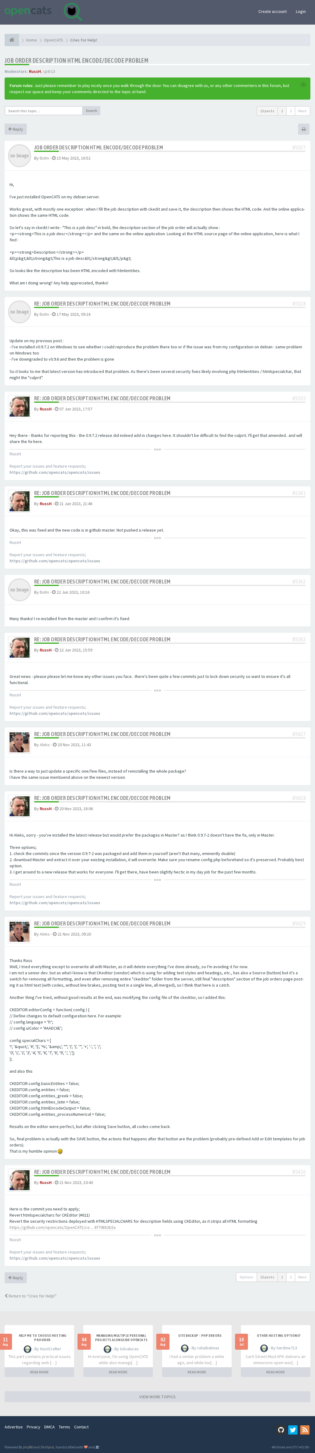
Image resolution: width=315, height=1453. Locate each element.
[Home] (12, 40)
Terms (64, 1427)
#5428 (299, 798)
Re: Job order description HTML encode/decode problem (102, 303)
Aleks (45, 744)
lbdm (44, 158)
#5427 (299, 734)
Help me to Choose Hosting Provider (42, 1337)
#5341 (299, 493)
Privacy (33, 1427)
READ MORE (39, 1372)
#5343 (299, 639)
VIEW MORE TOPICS (157, 1397)
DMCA (49, 1427)
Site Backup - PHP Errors (200, 1335)
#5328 (299, 303)
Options (246, 1277)
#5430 (299, 1172)
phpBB (28, 1447)
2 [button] (291, 111)
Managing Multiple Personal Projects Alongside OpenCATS (121, 1337)
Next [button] (302, 111)
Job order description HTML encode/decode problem (76, 60)
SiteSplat (47, 1447)
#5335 (299, 398)
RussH (35, 71)
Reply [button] (17, 129)
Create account (272, 11)
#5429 (299, 923)
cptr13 (49, 71)
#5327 (299, 147)
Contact (81, 1427)
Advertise (14, 1427)
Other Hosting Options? (279, 1335)
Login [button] (301, 11)
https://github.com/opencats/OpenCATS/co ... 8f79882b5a (63, 1227)
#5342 (299, 581)
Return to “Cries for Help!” (32, 1296)
